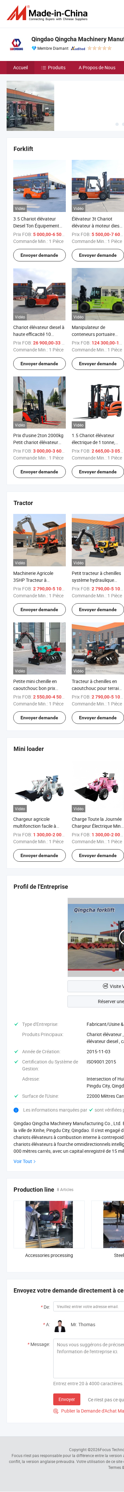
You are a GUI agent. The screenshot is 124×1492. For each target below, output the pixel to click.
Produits (56, 67)
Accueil (20, 67)
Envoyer (67, 1399)
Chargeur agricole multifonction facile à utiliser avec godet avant (38, 826)
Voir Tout (23, 1161)
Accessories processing (49, 1255)
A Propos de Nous (97, 67)
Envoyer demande (39, 255)
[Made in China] (48, 13)
